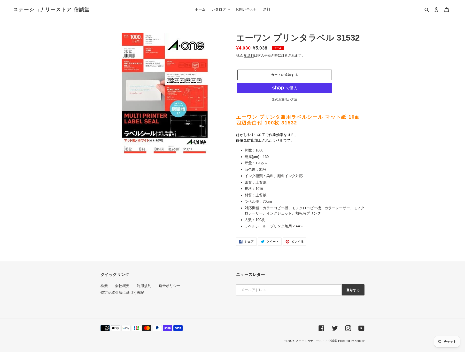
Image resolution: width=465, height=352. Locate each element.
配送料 (249, 55)
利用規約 (144, 286)
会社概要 (122, 286)
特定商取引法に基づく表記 (122, 292)
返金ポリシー (169, 286)
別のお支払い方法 (284, 99)
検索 (104, 286)
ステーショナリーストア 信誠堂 (51, 9)
